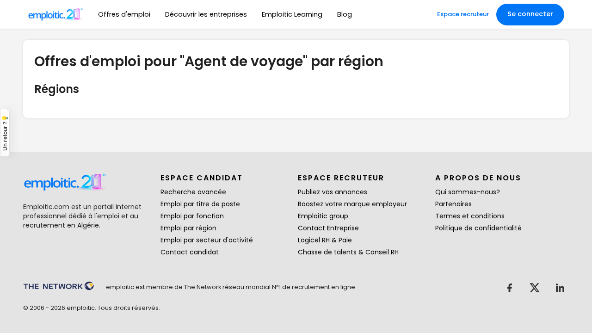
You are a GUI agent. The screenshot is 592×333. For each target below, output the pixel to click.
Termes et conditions (470, 216)
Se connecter (530, 13)
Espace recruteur (463, 14)
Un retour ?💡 (4, 133)
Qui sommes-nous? (467, 192)
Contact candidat (189, 252)
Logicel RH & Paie (325, 240)
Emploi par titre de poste (200, 204)
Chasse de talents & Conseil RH (348, 252)
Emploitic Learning (292, 14)
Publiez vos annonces (332, 192)
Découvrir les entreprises (206, 14)
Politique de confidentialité (478, 228)
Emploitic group (323, 216)
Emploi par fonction (192, 216)
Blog (344, 14)
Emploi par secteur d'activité (206, 240)
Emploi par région (188, 228)
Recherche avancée (193, 192)
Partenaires (453, 204)
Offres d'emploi (124, 14)
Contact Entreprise (328, 228)
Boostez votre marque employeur (352, 204)
